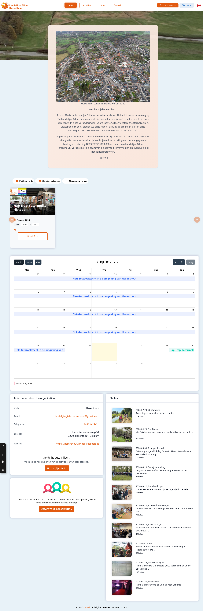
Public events (26, 181)
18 (64, 327)
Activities (87, 5)
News (102, 5)
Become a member (168, 5)
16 (193, 309)
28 (64, 274)
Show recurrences (78, 181)
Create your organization (56, 509)
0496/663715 (91, 424)
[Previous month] (176, 262)
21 (141, 327)
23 (193, 327)
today (190, 262)
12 (90, 309)
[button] (199, 5)
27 (38, 274)
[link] (32, 219)
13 (115, 309)
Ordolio (87, 607)
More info (31, 236)
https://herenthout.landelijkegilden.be (77, 443)
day (38, 262)
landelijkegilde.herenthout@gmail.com (77, 416)
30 (115, 274)
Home (71, 5)
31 (141, 274)
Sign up (185, 5)
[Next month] (182, 262)
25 (64, 345)
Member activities (51, 181)
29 (90, 274)
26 (90, 345)
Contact (117, 5)
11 (64, 309)
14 (141, 309)
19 (90, 327)
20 (115, 327)
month (19, 262)
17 (38, 327)
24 (38, 345)
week (29, 262)
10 (38, 309)
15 (167, 309)
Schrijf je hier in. (58, 468)
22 (167, 327)
